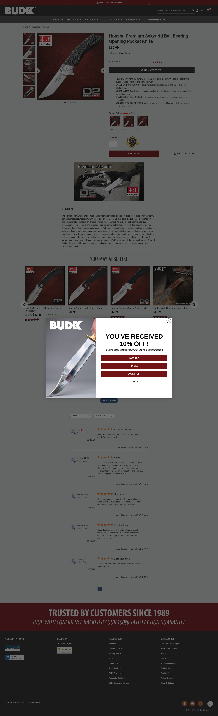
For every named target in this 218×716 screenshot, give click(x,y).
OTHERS (134, 382)
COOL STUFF (134, 374)
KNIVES (134, 366)
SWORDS (134, 358)
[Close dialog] (169, 321)
